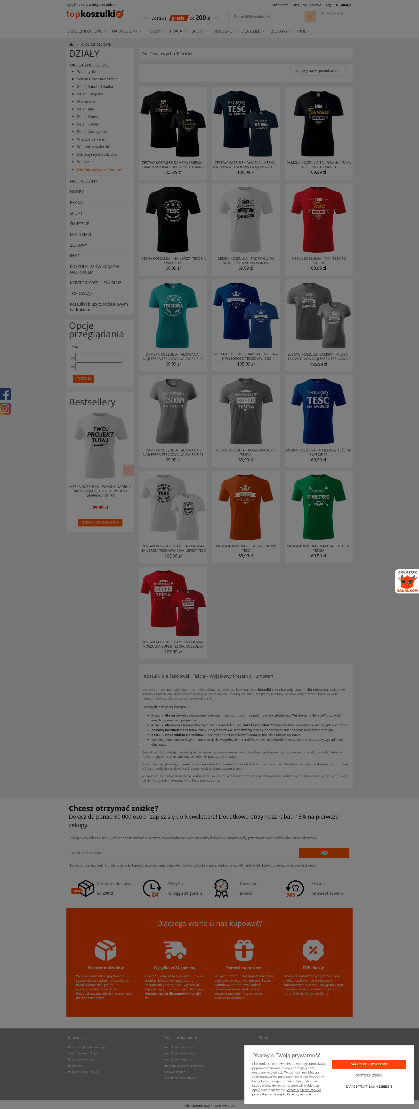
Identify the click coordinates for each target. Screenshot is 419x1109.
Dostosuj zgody (369, 1075)
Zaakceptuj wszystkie (369, 1064)
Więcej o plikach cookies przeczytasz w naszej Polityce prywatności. (286, 1092)
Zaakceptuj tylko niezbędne (369, 1086)
